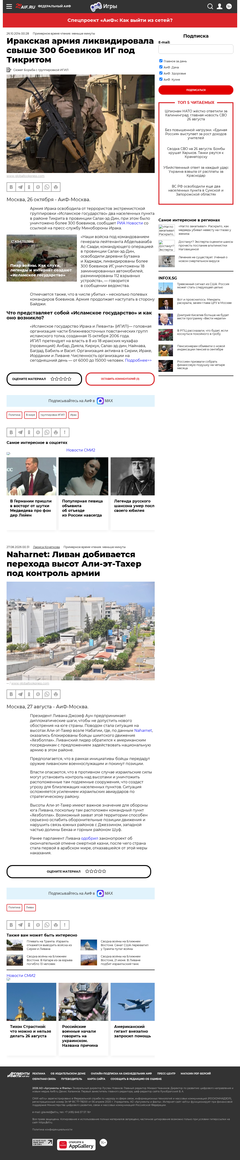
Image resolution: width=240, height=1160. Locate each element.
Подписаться (196, 90)
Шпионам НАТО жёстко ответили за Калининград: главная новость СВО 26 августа (196, 115)
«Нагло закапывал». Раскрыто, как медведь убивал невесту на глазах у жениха (205, 229)
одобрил (89, 838)
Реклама (38, 1073)
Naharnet (143, 730)
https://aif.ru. (46, 1122)
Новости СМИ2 (80, 450)
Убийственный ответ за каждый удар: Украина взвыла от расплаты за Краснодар (196, 172)
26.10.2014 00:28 (18, 33)
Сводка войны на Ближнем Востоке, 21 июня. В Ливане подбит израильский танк (120, 960)
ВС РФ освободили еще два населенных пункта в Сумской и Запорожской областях (196, 190)
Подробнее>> (138, 360)
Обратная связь (44, 1079)
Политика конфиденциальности (52, 1129)
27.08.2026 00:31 (18, 547)
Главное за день (175, 61)
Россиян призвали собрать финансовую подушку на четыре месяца (201, 365)
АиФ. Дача (171, 67)
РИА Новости (130, 223)
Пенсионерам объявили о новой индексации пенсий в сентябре (201, 348)
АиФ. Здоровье (175, 73)
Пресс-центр (166, 1073)
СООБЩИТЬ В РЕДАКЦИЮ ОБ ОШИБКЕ (136, 1079)
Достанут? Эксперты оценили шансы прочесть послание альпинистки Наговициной (206, 245)
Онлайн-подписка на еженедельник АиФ (121, 1073)
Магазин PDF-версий (196, 1073)
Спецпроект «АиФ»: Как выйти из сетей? (120, 20)
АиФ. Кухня (172, 79)
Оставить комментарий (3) (120, 378)
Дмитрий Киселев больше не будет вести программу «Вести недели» (203, 317)
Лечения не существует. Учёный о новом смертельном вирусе (203, 259)
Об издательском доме (68, 1073)
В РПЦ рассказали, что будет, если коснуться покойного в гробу (202, 332)
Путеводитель (71, 1079)
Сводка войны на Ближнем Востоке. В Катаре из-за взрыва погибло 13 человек (49, 960)
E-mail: (164, 42)
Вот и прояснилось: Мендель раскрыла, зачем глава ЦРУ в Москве (204, 301)
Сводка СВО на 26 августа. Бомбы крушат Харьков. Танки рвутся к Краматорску (196, 153)
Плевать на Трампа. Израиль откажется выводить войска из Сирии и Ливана (49, 945)
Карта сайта (96, 1079)
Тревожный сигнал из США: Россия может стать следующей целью (203, 285)
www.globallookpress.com (26, 176)
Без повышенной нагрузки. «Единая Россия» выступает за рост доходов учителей (196, 134)
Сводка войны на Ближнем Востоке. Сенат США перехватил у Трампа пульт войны (125, 945)
